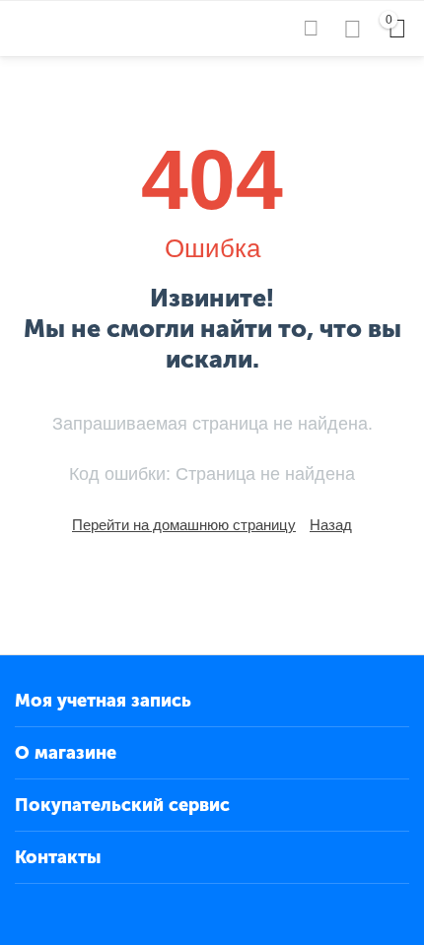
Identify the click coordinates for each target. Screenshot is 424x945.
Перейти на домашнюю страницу (184, 524)
